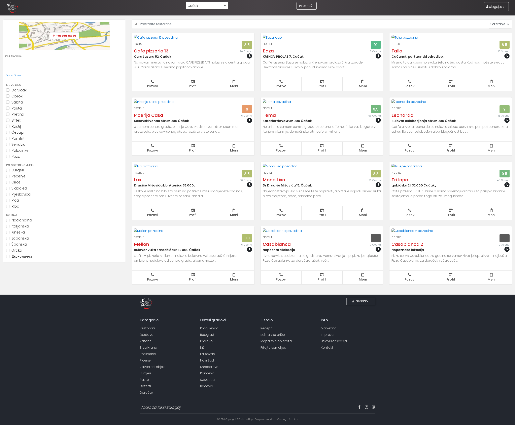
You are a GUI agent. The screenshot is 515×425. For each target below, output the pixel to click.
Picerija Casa (148, 115)
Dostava (146, 334)
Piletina (17, 114)
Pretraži (306, 5)
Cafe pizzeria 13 (151, 51)
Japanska (20, 238)
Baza (268, 51)
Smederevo (209, 367)
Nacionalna (21, 220)
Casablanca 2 (407, 244)
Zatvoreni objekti (153, 367)
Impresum (329, 334)
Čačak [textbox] (193, 5)
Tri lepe (399, 180)
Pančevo (207, 373)
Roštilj (16, 126)
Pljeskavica (21, 194)
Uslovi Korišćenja (334, 341)
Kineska (18, 232)
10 (375, 44)
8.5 (247, 44)
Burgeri (17, 170)
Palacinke (20, 150)
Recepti (267, 328)
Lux (137, 180)
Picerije (139, 44)
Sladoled (19, 188)
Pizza (15, 156)
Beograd (207, 334)
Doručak (19, 90)
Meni (234, 86)
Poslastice (148, 354)
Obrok (17, 96)
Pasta (16, 108)
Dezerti (145, 386)
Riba (15, 206)
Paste (144, 379)
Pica (15, 200)
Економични (21, 256)
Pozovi (152, 86)
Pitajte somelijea (273, 347)
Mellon (141, 244)
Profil (193, 86)
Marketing (329, 328)
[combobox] (207, 5)
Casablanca (277, 244)
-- (376, 238)
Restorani (147, 328)
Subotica (207, 379)
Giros (16, 182)
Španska (19, 244)
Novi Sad (207, 360)
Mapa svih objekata (276, 341)
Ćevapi (17, 132)
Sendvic (18, 144)
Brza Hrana (148, 347)
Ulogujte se (497, 6)
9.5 (375, 109)
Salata (17, 102)
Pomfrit (18, 138)
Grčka (16, 250)
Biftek (16, 120)
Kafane (145, 341)
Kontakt (327, 347)
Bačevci (206, 386)
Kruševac (207, 354)
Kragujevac (209, 328)
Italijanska (20, 226)
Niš (202, 347)
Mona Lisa (274, 180)
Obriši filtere (13, 75)
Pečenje (18, 176)
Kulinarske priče (273, 334)
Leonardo (402, 115)
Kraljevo (206, 341)
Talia (396, 51)
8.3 (375, 173)
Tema (269, 115)
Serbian (362, 301)
